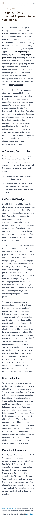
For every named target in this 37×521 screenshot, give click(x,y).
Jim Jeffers (29, 514)
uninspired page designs (18, 52)
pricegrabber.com (16, 85)
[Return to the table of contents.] (3, 3)
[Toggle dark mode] (33, 3)
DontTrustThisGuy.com (9, 509)
